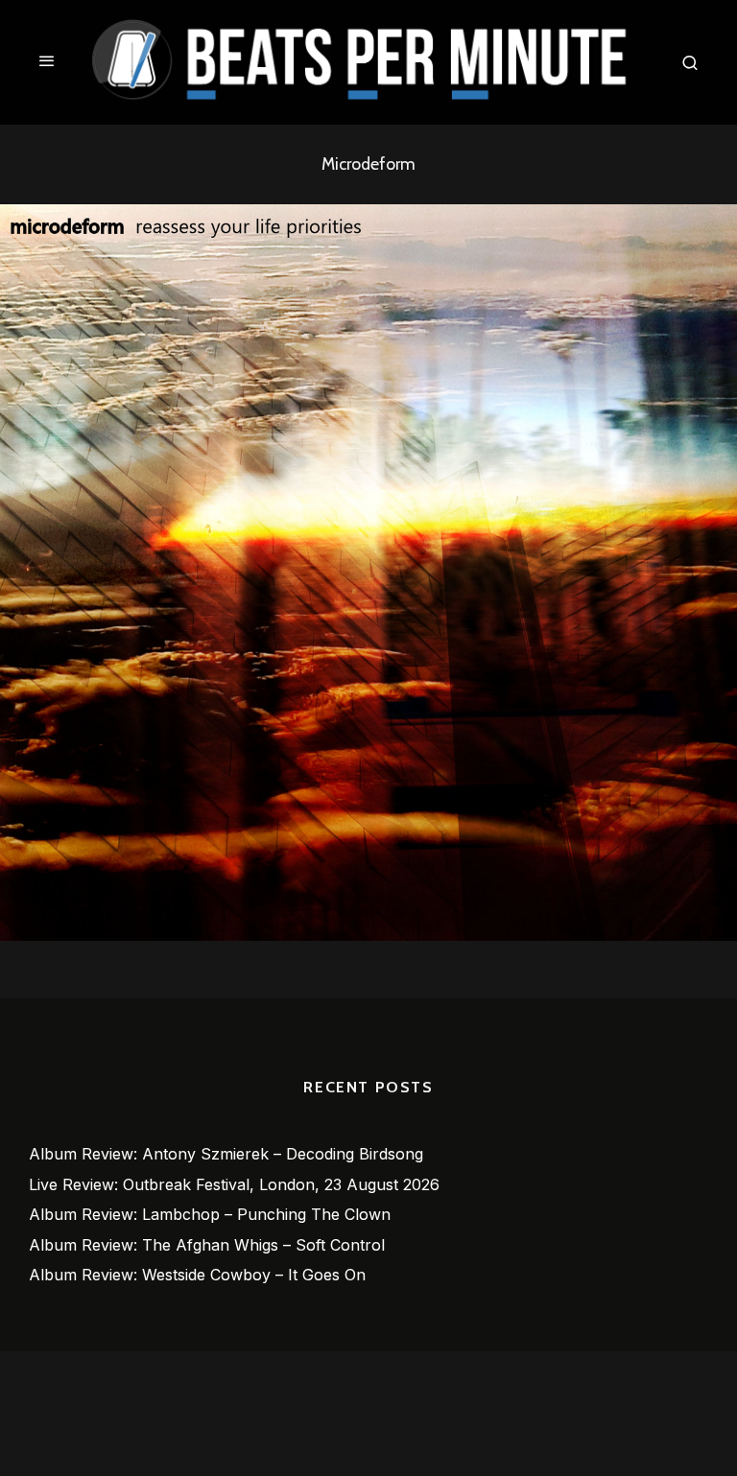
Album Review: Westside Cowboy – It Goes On (197, 1274)
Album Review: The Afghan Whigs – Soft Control (207, 1244)
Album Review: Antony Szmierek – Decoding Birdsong (226, 1153)
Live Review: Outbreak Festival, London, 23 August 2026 (234, 1184)
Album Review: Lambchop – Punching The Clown (210, 1214)
